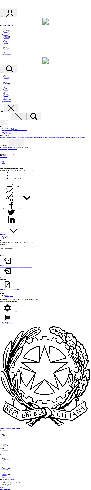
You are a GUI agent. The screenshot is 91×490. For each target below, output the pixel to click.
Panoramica (6, 35)
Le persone (5, 32)
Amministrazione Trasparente (6, 468)
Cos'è (3, 235)
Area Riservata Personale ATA (12, 149)
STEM (66, 137)
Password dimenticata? (3, 157)
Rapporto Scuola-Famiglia (37, 137)
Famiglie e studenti (7, 37)
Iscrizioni (68, 137)
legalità (57, 137)
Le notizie (5, 41)
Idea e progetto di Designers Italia (5, 489)
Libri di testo (6, 49)
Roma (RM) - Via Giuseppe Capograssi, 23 (9, 479)
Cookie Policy (4, 476)
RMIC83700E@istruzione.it (9, 296)
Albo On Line (4, 475)
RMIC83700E (12, 485)
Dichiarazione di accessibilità (6, 477)
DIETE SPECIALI (5, 312)
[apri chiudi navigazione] (0, 17)
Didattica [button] (3, 46)
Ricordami (3, 158)
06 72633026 (7, 295)
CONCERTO (25, 137)
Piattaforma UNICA (5, 435)
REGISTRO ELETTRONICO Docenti (8, 128)
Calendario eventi (6, 42)
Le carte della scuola (7, 30)
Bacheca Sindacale (7, 45)
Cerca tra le (3, 121)
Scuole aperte (8, 137)
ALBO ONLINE (4, 132)
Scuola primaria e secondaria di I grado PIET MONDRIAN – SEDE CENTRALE (14, 130)
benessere (59, 137)
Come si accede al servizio (6, 236)
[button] (10, 234)
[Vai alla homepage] (45, 24)
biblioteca (11, 137)
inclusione (21, 137)
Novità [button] (3, 39)
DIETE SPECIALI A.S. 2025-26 (7, 323)
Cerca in (3, 124)
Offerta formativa (6, 48)
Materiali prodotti (4, 458)
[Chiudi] (11, 108)
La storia (5, 33)
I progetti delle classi (7, 97)
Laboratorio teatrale (30, 137)
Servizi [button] (3, 34)
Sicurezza (83, 137)
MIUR (3, 432)
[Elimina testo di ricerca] (18, 116)
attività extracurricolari (44, 137)
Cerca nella (4, 123)
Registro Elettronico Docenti (6, 54)
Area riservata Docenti (7, 51)
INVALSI (62, 137)
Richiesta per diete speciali (6, 322)
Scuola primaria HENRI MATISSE (7, 131)
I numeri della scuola (5, 445)
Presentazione (6, 28)
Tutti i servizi (4, 452)
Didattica (1, 137)
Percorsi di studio (6, 38)
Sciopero (4, 137)
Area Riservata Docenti (3, 149)
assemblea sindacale (16, 137)
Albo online (6, 44)
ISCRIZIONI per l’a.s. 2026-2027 (7, 133)
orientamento (50, 137)
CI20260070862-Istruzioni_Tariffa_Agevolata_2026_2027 (9, 289)
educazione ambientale (73, 137)
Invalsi (3, 436)
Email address (2, 154)
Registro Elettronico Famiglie (6, 55)
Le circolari (6, 43)
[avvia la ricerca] (33, 116)
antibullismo (54, 137)
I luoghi (5, 29)
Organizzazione (6, 31)
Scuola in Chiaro (4, 434)
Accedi (2, 159)
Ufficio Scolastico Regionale (6, 433)
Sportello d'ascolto (79, 137)
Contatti (3, 102)
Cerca (1, 119)
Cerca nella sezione (4, 120)
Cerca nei (3, 122)
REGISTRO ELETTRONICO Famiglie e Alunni (9, 129)
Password (1, 155)
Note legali (2, 487)
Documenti (4, 237)
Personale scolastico (7, 36)
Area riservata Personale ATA (8, 52)
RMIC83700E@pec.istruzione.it (17, 482)
